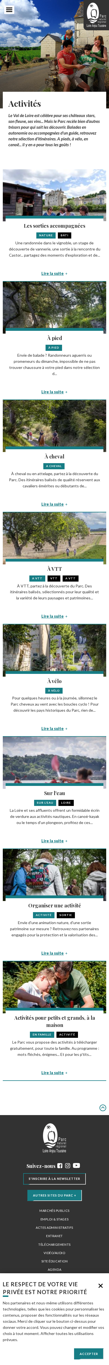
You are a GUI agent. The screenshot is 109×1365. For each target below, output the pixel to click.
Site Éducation (54, 1261)
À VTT (54, 568)
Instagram (67, 1165)
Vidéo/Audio (54, 1253)
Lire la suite (52, 273)
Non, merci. (100, 1286)
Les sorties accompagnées (54, 225)
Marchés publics (54, 1210)
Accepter (89, 1354)
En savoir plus (30, 1339)
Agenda (54, 1269)
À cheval (54, 456)
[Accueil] (96, 15)
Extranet (54, 1236)
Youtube (76, 1165)
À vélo (54, 681)
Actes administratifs (54, 1227)
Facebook (59, 1165)
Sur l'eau (54, 793)
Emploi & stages (54, 1219)
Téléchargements (54, 1244)
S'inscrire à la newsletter (54, 1178)
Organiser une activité (54, 905)
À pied (54, 338)
